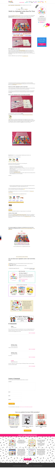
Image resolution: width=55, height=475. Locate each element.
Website (9, 399)
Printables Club (30, 1)
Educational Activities (26, 263)
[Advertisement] (11, 473)
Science (32, 2)
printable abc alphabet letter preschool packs (19, 214)
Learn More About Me (42, 21)
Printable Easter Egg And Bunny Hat (14, 268)
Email (9, 395)
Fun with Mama (10, 1)
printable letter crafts (28, 216)
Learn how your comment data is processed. (26, 406)
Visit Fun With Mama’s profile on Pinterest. (22, 256)
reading (25, 265)
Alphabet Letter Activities (16, 263)
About (36, 1)
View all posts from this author (23, 279)
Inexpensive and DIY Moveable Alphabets (26, 228)
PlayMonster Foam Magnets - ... (14, 200)
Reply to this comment (32, 349)
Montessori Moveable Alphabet (17, 83)
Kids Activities (22, 2)
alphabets (20, 265)
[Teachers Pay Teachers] (44, 22)
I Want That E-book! (42, 44)
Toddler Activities (13, 264)
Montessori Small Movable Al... (21, 200)
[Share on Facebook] (0, 237)
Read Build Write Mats (17, 171)
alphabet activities (16, 265)
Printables (39, 2)
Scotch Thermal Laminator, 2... (10, 208)
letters (23, 265)
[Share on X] (0, 238)
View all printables (27, 430)
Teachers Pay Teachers (43, 1)
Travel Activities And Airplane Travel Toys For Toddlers (29, 268)
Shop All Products (27, 459)
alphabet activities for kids (16, 15)
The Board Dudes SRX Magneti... (17, 200)
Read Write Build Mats (22, 50)
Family (43, 2)
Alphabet (26, 2)
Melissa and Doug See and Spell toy (28, 114)
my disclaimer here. (25, 55)
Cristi (12, 360)
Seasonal (35, 2)
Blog (33, 1)
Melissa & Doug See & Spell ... (10, 200)
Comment (10, 381)
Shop (27, 1)
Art (29, 2)
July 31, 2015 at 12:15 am (13, 327)
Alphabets (21, 263)
